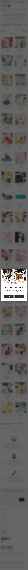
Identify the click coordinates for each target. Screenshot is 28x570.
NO (19, 296)
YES (9, 296)
